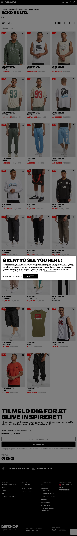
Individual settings (11, 276)
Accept (30, 276)
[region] (38, 268)
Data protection (50, 271)
